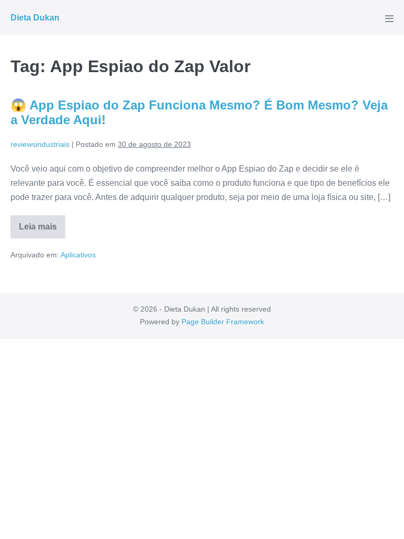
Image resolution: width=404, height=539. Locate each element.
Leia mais (42, 230)
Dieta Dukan (35, 17)
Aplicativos (78, 255)
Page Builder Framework (222, 321)
